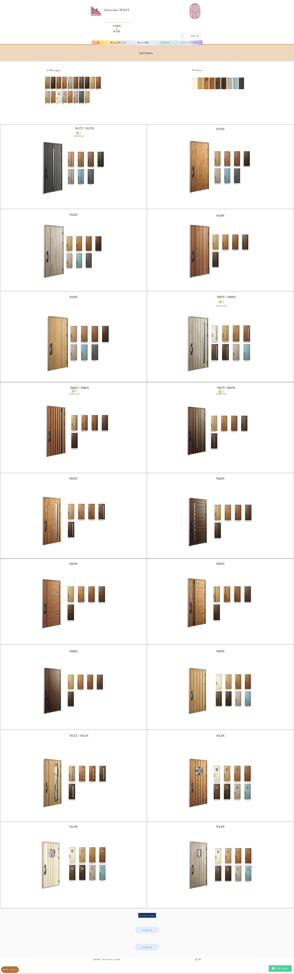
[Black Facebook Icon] (200, 959)
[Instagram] (196, 959)
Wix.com (105, 959)
